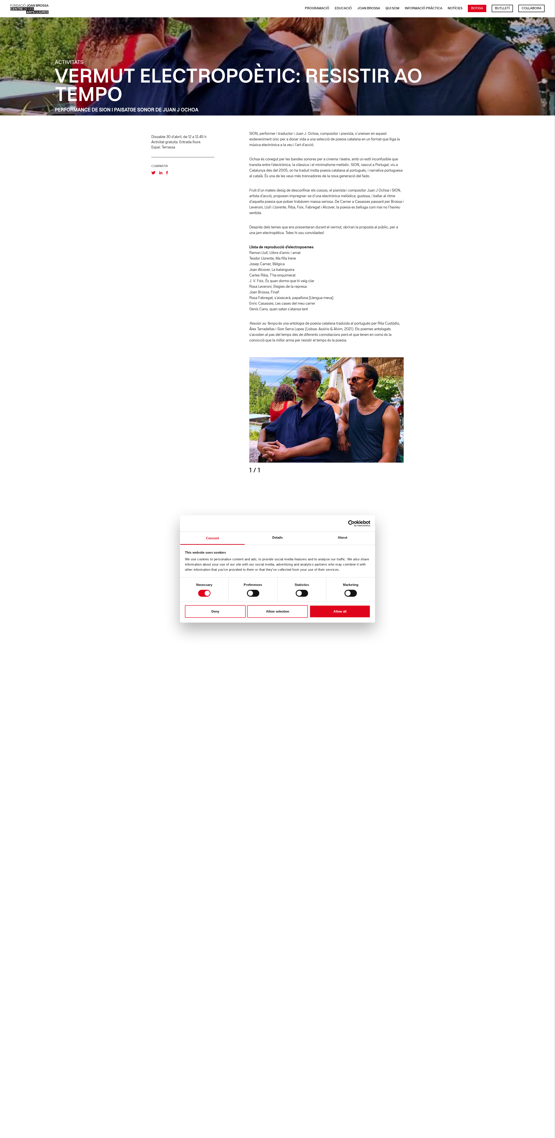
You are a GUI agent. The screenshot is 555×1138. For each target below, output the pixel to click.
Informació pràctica (423, 8)
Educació (343, 8)
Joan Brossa (368, 8)
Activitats (69, 62)
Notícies (455, 8)
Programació (317, 8)
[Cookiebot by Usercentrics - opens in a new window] (351, 523)
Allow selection (277, 611)
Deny (215, 611)
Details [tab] (277, 537)
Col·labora (531, 8)
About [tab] (342, 537)
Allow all (339, 611)
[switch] (253, 593)
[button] (365, 416)
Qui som (392, 8)
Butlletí (502, 8)
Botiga (477, 8)
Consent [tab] (212, 538)
